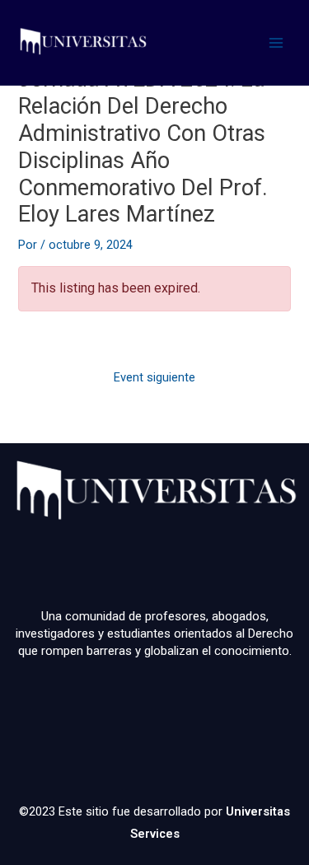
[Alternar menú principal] (276, 42)
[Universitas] (82, 42)
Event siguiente (154, 377)
